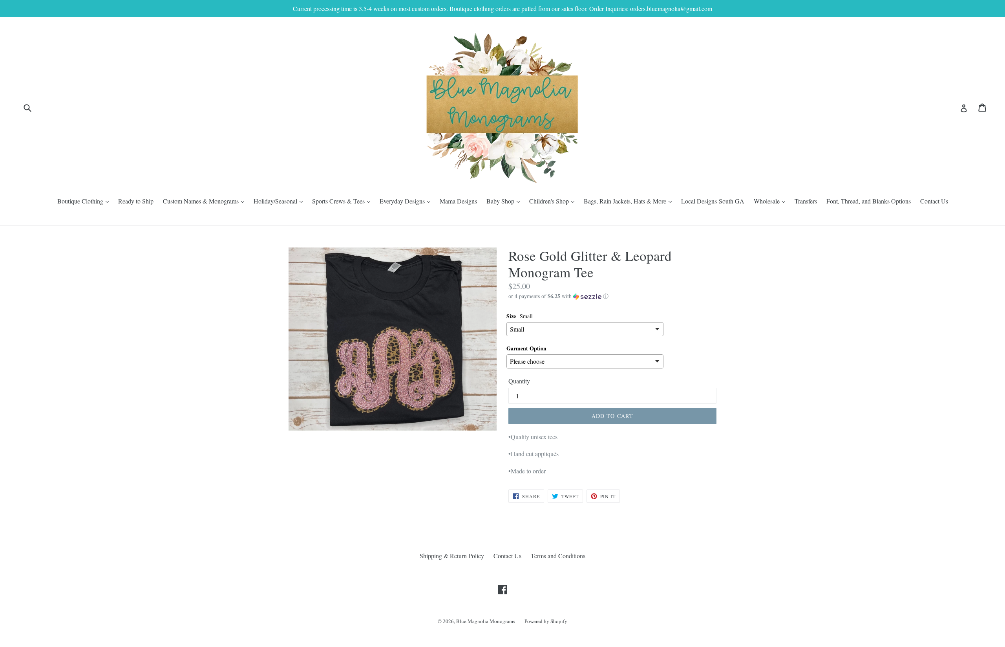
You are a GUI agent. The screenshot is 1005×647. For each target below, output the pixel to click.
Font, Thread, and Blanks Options (868, 201)
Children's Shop (553, 200)
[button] (612, 296)
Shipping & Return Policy (452, 556)
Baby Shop (505, 200)
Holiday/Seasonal (280, 200)
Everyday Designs (407, 200)
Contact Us (934, 201)
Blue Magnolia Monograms (485, 621)
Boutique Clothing (85, 200)
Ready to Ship (135, 201)
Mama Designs (458, 201)
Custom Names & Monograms (205, 200)
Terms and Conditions (558, 556)
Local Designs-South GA (712, 201)
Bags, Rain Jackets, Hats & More (630, 200)
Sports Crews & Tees (343, 200)
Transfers (806, 201)
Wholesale (771, 200)
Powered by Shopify (545, 621)
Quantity (519, 381)
